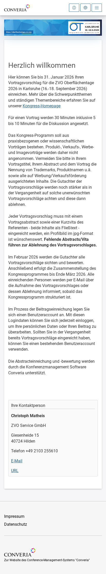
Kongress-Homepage (41, 105)
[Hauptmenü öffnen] (97, 8)
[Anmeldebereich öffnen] (74, 8)
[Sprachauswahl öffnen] (85, 8)
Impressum (14, 516)
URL (15, 470)
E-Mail (16, 460)
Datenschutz (15, 524)
